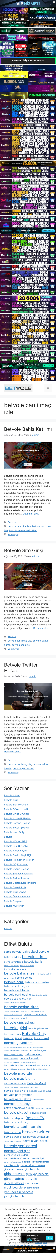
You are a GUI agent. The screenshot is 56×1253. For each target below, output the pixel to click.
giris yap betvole (37, 1174)
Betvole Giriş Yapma (15, 892)
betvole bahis (33, 961)
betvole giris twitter (38, 1028)
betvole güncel (13, 1038)
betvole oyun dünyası (40, 1091)
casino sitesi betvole (33, 1165)
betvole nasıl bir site (16, 1090)
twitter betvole (31, 1187)
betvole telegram (14, 1118)
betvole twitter (36, 1132)
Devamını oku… (31, 513)
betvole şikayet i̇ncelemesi (35, 1161)
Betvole (12, 522)
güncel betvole (14, 1183)
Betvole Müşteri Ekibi (15, 841)
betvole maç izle (18, 1073)
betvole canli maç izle (19, 640)
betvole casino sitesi (21, 1007)
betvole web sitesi (15, 1136)
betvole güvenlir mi (18, 1043)
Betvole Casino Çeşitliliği (17, 855)
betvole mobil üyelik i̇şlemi (29, 1087)
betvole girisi (15, 1028)
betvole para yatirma (18, 1095)
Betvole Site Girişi (23, 550)
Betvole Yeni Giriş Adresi (16, 1155)
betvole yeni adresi (23, 768)
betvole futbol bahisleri (35, 1014)
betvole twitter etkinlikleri (23, 530)
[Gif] (28, 163)
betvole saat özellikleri (43, 1108)
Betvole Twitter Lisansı (16, 878)
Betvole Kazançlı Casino (17, 823)
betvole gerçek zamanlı (15, 1018)
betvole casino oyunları (18, 998)
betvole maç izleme (19, 1078)
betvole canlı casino (17, 994)
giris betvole (32, 1169)
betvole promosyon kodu (19, 1107)
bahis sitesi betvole (36, 951)
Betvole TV (35, 1118)
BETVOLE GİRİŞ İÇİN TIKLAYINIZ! (28, 60)
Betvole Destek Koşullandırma (20, 882)
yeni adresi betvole (18, 1192)
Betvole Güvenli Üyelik (16, 809)
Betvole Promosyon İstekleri (19, 859)
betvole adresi (34, 956)
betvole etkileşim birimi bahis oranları (17, 1011)
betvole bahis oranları (15, 969)
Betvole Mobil (36, 1083)
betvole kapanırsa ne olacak (13, 1055)
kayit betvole (31, 1183)
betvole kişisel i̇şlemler (29, 1062)
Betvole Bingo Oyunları (16, 813)
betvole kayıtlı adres (11, 1059)
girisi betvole (14, 1174)
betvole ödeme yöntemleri (17, 1158)
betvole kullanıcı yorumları (38, 1065)
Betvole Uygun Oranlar (16, 869)
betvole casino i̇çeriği (39, 995)
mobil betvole (13, 1187)
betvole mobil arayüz (11, 1087)
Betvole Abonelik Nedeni (17, 818)
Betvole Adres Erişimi (15, 850)
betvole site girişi (21, 645)
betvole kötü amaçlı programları (15, 1069)
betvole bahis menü (27, 966)
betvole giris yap (12, 1034)
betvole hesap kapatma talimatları (16, 1050)
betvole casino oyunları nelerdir (15, 1002)
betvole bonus (23, 977)
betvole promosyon (18, 1104)
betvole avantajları (13, 962)
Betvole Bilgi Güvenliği (16, 846)
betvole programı (38, 1100)
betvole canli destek (37, 982)
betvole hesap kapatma (35, 1047)
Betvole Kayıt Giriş (14, 832)
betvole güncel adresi (36, 1038)
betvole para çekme (17, 1099)
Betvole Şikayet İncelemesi (18, 873)
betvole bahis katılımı (19, 526)
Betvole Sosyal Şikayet (16, 827)
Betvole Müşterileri (14, 905)
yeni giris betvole (14, 1196)
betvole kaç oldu (29, 1058)
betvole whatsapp (38, 1136)
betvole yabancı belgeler (12, 1141)
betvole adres (12, 957)
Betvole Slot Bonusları (16, 804)
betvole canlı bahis (16, 990)
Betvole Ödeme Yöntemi (17, 896)
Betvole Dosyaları (13, 901)
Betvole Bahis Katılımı (28, 429)
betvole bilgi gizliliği (44, 974)
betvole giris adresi (19, 1022)
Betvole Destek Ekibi (15, 887)
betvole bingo (9, 978)
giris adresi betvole (13, 1169)
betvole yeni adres (35, 1140)
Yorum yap (13, 534)
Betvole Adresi (12, 795)
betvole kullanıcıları (14, 1065)
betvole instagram (38, 1050)
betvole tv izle (12, 1132)
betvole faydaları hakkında (13, 1015)
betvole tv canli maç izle (22, 1127)
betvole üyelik (39, 1158)
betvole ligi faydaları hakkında (37, 1069)
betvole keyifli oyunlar (11, 1062)
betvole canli (14, 982)
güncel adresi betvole (20, 1179)
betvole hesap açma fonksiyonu (15, 1047)
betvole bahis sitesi (19, 973)
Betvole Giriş (11, 800)
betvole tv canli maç (16, 1122)
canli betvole (11, 1165)
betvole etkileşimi (37, 1011)
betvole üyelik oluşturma (12, 1162)
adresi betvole (12, 951)
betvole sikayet (16, 1112)
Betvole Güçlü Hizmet (16, 864)
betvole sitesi (38, 1112)
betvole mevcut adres (15, 1083)
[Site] (28, 102)
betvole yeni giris (17, 1151)
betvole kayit (33, 1054)
